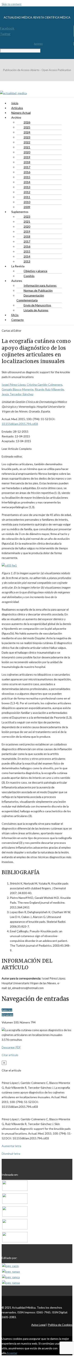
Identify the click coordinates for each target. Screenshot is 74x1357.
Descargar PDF (11, 1047)
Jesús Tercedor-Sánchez (17, 394)
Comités (29, 276)
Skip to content (12, 4)
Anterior (7, 1010)
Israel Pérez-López (13, 384)
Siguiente (7, 1014)
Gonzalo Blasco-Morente (18, 389)
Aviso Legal (38, 1324)
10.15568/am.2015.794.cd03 (20, 424)
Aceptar (12, 1353)
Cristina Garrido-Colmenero (44, 384)
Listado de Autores (36, 310)
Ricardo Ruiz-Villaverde (49, 389)
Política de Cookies (60, 1324)
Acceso (38, 43)
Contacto (17, 319)
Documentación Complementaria (30, 298)
